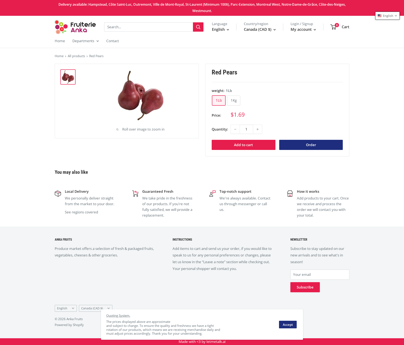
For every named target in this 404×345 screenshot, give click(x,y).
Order (311, 144)
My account (302, 29)
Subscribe (305, 287)
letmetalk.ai (216, 341)
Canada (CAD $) (92, 308)
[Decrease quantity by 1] (235, 129)
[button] (387, 16)
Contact (112, 40)
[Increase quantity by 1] (257, 129)
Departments (83, 40)
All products (76, 56)
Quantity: (220, 129)
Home (60, 40)
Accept (288, 324)
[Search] (198, 27)
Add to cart (243, 144)
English (62, 308)
